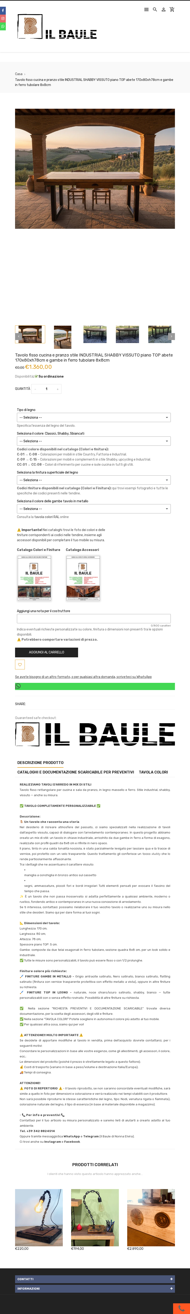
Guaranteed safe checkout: (36, 718)
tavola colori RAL (46, 517)
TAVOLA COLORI (153, 772)
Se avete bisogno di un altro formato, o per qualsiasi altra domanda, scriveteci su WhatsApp (83, 677)
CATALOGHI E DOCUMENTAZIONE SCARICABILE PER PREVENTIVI (75, 772)
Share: (20, 704)
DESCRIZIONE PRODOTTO (40, 762)
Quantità (22, 389)
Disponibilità (24, 377)
